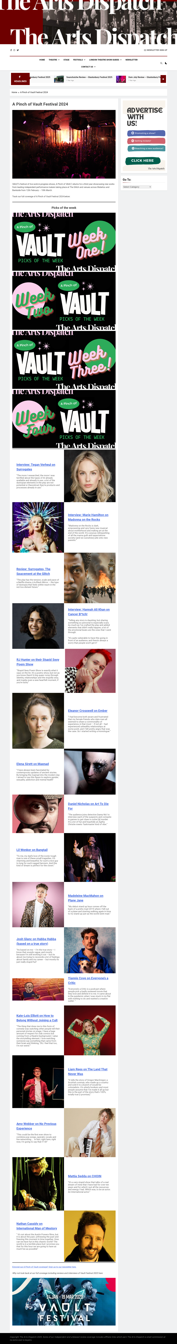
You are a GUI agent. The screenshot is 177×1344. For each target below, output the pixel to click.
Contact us (87, 67)
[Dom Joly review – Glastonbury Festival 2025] (51, 80)
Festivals (78, 60)
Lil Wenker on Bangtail (32, 850)
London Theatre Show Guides (104, 60)
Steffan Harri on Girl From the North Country (138, 77)
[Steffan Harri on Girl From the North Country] (110, 80)
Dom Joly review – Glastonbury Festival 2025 (79, 77)
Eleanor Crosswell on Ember (87, 711)
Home (42, 60)
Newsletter (132, 60)
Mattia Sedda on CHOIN (84, 1176)
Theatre (53, 60)
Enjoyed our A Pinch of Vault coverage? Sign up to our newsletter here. (44, 1267)
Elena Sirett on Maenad (32, 764)
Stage (66, 60)
